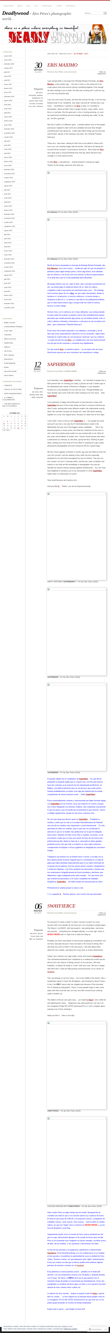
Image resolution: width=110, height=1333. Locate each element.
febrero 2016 (8, 121)
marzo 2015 (8, 157)
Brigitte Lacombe (9, 322)
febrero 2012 (8, 295)
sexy (30, 106)
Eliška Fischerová (10, 339)
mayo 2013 (7, 242)
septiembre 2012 (9, 271)
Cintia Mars (8, 335)
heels (41, 101)
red (34, 939)
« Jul (3, 430)
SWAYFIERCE (61, 906)
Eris (78, 106)
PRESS (59, 6)
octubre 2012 (8, 267)
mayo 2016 (7, 108)
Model (33, 397)
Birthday (32, 394)
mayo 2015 (7, 149)
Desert (33, 936)
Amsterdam (32, 95)
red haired (39, 103)
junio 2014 (7, 194)
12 (4, 423)
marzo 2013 (8, 251)
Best (41, 392)
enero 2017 (8, 92)
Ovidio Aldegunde (9, 363)
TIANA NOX (8, 385)
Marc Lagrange (9, 355)
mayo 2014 (7, 198)
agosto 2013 (8, 230)
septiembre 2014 (9, 182)
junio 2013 (7, 238)
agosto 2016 (8, 100)
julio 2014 (7, 190)
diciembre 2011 (9, 303)
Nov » (8, 430)
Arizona (40, 933)
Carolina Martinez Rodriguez (13, 326)
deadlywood (36, 98)
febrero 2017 (8, 88)
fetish (36, 101)
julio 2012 (7, 279)
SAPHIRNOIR (61, 364)
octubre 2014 (8, 177)
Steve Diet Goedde (10, 371)
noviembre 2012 (9, 263)
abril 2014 (7, 202)
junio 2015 (7, 145)
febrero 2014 (8, 210)
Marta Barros (8, 359)
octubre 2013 (8, 222)
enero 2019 (8, 60)
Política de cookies (70, 1329)
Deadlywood (15, 13)
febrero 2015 (8, 161)
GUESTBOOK (70, 6)
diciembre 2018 (9, 64)
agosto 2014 (8, 186)
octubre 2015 (8, 137)
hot (30, 103)
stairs (34, 106)
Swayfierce (39, 939)
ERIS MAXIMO (62, 65)
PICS (36, 6)
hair (41, 936)
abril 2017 (7, 80)
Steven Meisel (8, 375)
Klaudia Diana (8, 343)
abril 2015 (7, 153)
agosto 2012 (8, 275)
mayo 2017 (7, 76)
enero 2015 (8, 165)
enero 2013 (8, 255)
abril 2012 (7, 291)
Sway (91, 1000)
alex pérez (39, 92)
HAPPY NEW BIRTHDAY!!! (13, 393)
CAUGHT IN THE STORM (12, 389)
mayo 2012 (7, 287)
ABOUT (20, 6)
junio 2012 (7, 283)
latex (33, 103)
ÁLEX (28, 6)
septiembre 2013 (9, 226)
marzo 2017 (8, 84)
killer (30, 939)
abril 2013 (7, 246)
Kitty (41, 394)
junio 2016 (7, 104)
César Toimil (8, 331)
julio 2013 (7, 234)
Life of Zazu (8, 351)
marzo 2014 (8, 206)
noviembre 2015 (9, 133)
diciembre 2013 (9, 214)
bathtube (40, 95)
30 (18, 428)
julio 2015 (7, 141)
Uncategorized (71, 72)
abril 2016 (7, 113)
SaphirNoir (51, 396)
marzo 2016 (8, 117)
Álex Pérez (59, 72)
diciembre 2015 (9, 129)
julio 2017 (7, 72)
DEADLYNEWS (8, 6)
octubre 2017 (8, 68)
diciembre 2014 (9, 169)
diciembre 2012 (9, 259)
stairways (40, 106)
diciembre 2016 (9, 96)
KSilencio (7, 347)
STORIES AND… (47, 6)
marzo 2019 (8, 56)
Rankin (6, 367)
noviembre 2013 (9, 218)
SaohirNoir (39, 397)
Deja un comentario (101, 73)
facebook (50, 972)
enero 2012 (8, 299)
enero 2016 (8, 125)
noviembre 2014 (9, 173)
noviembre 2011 (9, 307)
